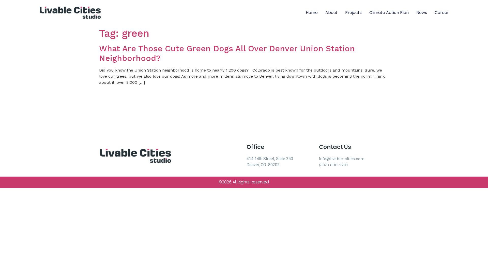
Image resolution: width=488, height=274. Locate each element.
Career (442, 12)
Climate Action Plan (389, 12)
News (421, 12)
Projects (353, 12)
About (331, 12)
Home (312, 12)
